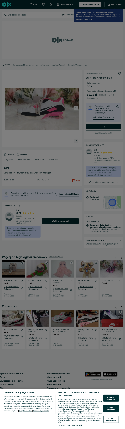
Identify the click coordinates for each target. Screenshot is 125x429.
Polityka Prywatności (41, 411)
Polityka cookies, (25, 411)
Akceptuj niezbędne (111, 409)
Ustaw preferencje (111, 419)
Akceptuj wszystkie (111, 398)
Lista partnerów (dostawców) (70, 425)
